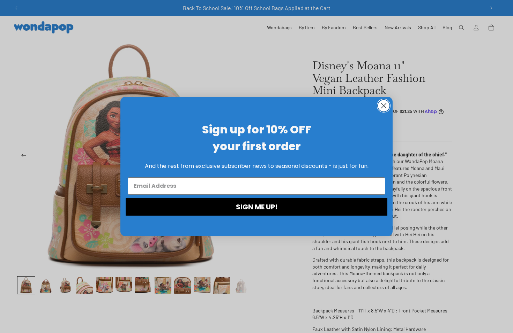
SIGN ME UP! (256, 207)
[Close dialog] (384, 106)
